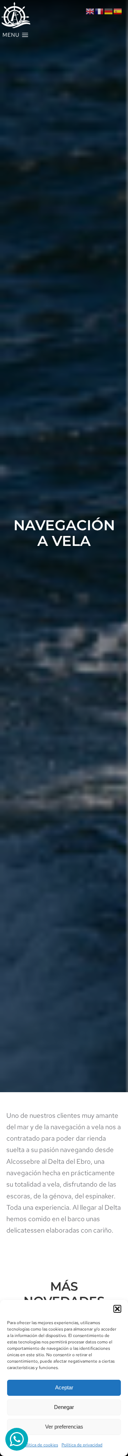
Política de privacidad (82, 1445)
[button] (117, 1308)
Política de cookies (40, 1445)
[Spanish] (118, 10)
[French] (99, 10)
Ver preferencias (64, 1427)
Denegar (64, 1407)
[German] (108, 10)
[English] (90, 10)
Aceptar (64, 1387)
